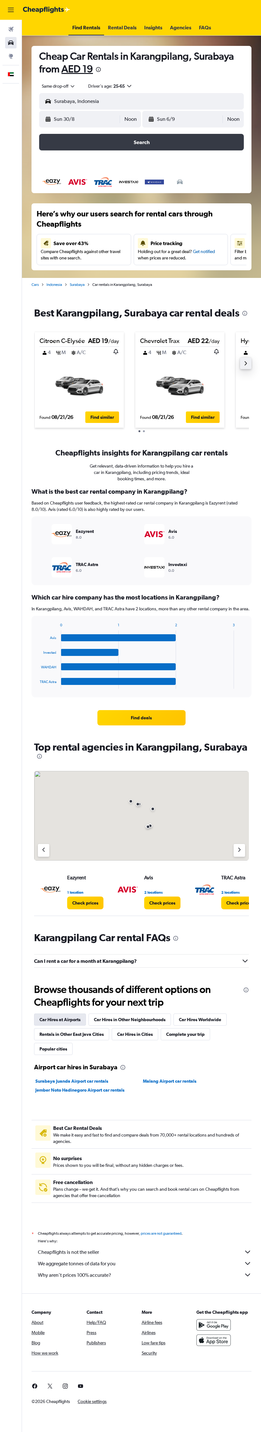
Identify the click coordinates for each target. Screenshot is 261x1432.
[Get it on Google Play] (213, 1325)
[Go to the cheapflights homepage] (46, 10)
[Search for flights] (11, 29)
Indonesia (54, 284)
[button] (11, 10)
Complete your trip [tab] (185, 1034)
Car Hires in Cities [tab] (135, 1034)
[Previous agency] (43, 850)
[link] (141, 717)
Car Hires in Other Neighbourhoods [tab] (130, 1019)
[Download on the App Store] (213, 1340)
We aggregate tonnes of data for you (77, 1264)
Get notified (204, 251)
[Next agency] (239, 850)
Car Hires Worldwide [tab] (200, 1019)
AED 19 (77, 69)
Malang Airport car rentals (169, 1081)
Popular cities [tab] (53, 1048)
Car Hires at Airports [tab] (60, 1019)
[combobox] (58, 86)
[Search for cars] (11, 42)
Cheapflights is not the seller (68, 1252)
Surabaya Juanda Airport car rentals (71, 1081)
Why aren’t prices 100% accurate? (74, 1275)
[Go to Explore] (11, 56)
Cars (35, 284)
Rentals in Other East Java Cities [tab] (71, 1034)
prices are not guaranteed (161, 1233)
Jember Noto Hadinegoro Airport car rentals (79, 1090)
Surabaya (77, 284)
